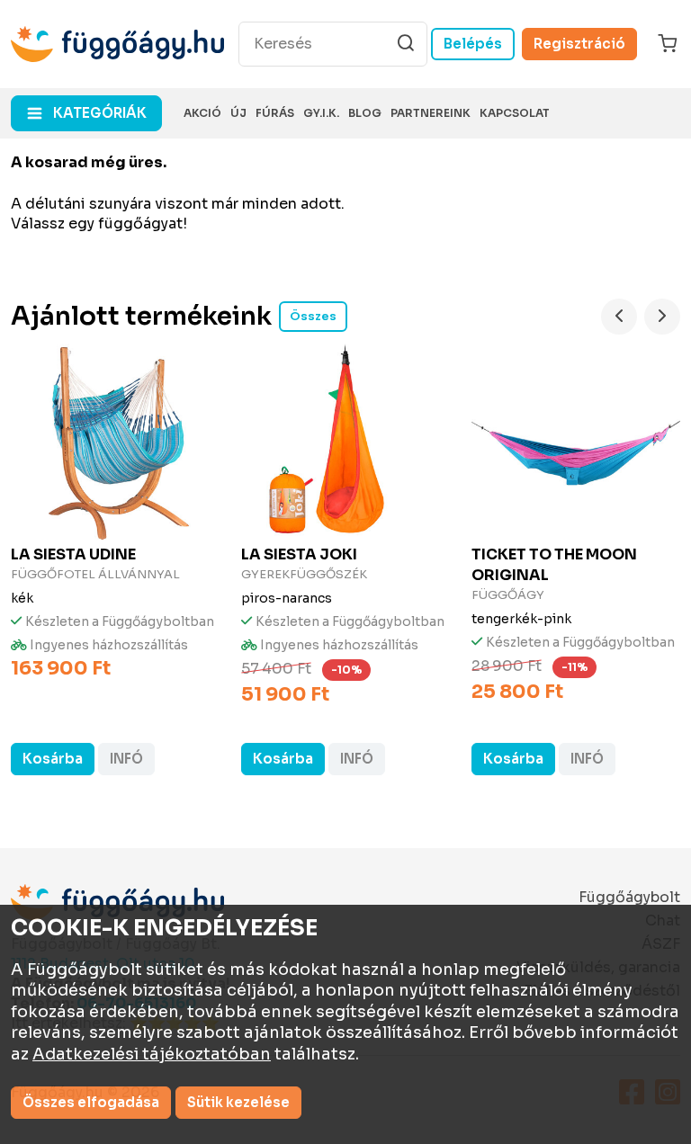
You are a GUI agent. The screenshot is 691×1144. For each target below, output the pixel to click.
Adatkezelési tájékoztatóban (151, 1054)
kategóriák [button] (100, 112)
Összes (313, 316)
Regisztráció (579, 43)
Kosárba (52, 758)
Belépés (473, 43)
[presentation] (619, 317)
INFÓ (126, 758)
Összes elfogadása (90, 1102)
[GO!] (405, 43)
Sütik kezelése (238, 1102)
